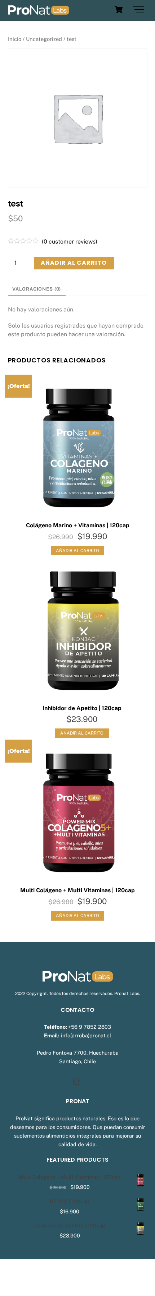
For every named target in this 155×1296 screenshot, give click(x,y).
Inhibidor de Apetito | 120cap (82, 708)
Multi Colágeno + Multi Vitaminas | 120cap (77, 890)
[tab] (37, 289)
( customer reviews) (69, 241)
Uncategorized (44, 39)
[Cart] (118, 10)
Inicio (14, 39)
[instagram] (77, 1080)
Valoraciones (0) (36, 289)
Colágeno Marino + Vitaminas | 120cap (77, 525)
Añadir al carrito (74, 263)
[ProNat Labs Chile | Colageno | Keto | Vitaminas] (38, 12)
